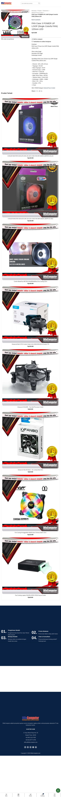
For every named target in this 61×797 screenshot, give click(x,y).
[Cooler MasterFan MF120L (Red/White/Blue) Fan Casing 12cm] (30, 252)
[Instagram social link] (30, 747)
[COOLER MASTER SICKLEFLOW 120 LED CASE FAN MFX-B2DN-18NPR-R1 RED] (30, 189)
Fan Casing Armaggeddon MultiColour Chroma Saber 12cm (30, 532)
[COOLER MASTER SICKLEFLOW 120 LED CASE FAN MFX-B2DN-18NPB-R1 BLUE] (30, 126)
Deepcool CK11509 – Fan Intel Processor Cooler (30, 407)
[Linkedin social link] (42, 91)
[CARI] (39, 3)
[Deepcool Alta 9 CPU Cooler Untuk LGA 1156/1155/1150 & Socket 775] (30, 314)
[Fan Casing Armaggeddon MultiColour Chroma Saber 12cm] (30, 503)
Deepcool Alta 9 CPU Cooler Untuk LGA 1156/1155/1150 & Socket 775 (30, 344)
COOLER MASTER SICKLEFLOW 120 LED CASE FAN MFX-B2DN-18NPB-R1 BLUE (30, 156)
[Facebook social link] (36, 91)
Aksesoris (45, 10)
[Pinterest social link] (40, 91)
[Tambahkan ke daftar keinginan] (56, 100)
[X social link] (38, 91)
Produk (39, 10)
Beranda (34, 10)
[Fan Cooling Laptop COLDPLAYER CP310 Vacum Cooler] (30, 566)
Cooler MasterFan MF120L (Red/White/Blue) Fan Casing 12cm (30, 281)
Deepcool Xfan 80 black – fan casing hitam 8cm (30, 469)
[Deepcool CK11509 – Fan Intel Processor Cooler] (30, 377)
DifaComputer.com (35, 753)
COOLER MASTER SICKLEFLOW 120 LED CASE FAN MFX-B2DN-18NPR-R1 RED (30, 218)
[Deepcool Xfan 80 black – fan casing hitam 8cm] (30, 440)
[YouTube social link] (33, 747)
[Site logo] (6, 3)
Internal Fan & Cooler (37, 12)
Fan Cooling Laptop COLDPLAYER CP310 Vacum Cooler (30, 595)
